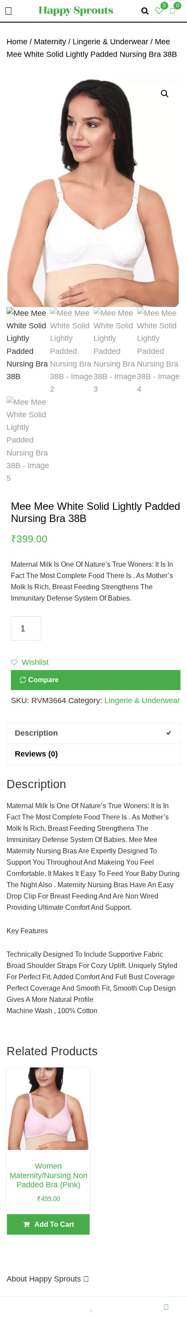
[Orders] (56, 1307)
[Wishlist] (93, 1307)
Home (17, 41)
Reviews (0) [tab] (36, 754)
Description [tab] (36, 733)
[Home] (19, 1307)
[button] (165, 94)
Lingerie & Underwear (110, 41)
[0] (173, 11)
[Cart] (131, 1307)
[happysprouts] (76, 10)
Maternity (50, 41)
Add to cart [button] (54, 1224)
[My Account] (168, 1307)
